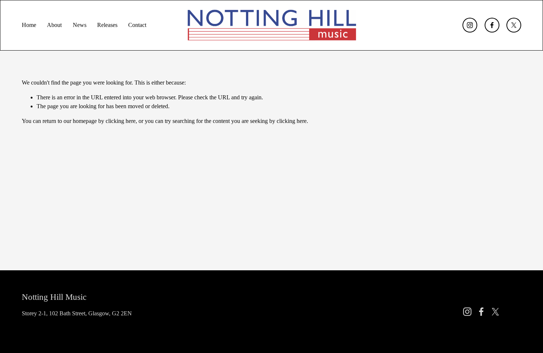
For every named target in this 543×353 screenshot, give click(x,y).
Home (29, 25)
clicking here (121, 121)
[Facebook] (492, 25)
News (79, 25)
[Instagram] (469, 25)
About (54, 25)
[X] (513, 25)
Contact (137, 25)
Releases (107, 25)
